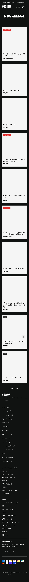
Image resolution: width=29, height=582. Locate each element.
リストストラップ (7, 434)
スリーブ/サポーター (8, 419)
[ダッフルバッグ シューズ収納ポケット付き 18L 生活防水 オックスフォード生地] (14, 289)
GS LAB (5, 58)
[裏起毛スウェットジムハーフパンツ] (14, 255)
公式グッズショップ (7, 461)
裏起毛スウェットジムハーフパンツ (13, 268)
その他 (3, 454)
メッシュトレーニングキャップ (12, 378)
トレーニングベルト (7, 415)
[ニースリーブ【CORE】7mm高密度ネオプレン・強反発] (14, 145)
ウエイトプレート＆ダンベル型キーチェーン (14, 197)
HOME (5, 11)
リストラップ (5, 430)
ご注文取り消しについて (9, 525)
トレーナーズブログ (7, 474)
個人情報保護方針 (7, 484)
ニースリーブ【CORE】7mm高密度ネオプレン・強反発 (14, 160)
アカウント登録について (9, 516)
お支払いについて (7, 519)
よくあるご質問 (6, 529)
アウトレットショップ (8, 457)
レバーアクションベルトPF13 (11, 90)
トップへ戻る (14, 388)
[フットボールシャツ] (14, 111)
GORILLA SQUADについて (9, 477)
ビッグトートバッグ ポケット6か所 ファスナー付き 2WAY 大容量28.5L (14, 233)
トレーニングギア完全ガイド (10, 503)
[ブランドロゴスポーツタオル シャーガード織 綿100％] (14, 327)
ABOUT (5, 17)
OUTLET (5, 34)
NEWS (5, 64)
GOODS (5, 40)
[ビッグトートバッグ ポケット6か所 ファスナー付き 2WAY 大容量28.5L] (14, 218)
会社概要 (4, 481)
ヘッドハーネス (6, 438)
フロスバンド (5, 423)
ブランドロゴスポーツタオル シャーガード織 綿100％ (14, 342)
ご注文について (6, 512)
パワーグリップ (6, 411)
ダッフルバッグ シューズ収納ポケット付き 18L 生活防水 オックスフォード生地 (14, 305)
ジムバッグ (5, 427)
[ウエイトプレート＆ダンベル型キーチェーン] (14, 182)
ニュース (4, 471)
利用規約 (4, 487)
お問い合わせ (5, 494)
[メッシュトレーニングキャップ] (14, 364)
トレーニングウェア (7, 450)
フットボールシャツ (9, 125)
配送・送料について (7, 509)
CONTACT (6, 70)
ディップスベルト (7, 442)
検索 (3, 506)
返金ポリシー (5, 535)
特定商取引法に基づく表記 (9, 490)
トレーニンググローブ (8, 446)
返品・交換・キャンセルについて (11, 522)
